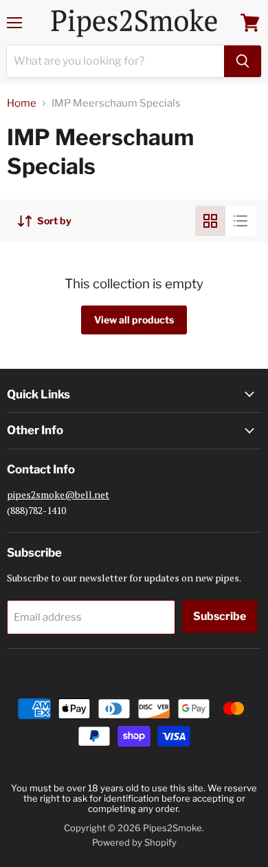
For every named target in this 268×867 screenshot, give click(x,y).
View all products (134, 319)
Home (21, 103)
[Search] (242, 61)
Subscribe (219, 616)
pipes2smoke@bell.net (58, 494)
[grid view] (210, 221)
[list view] (240, 221)
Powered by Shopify (134, 842)
